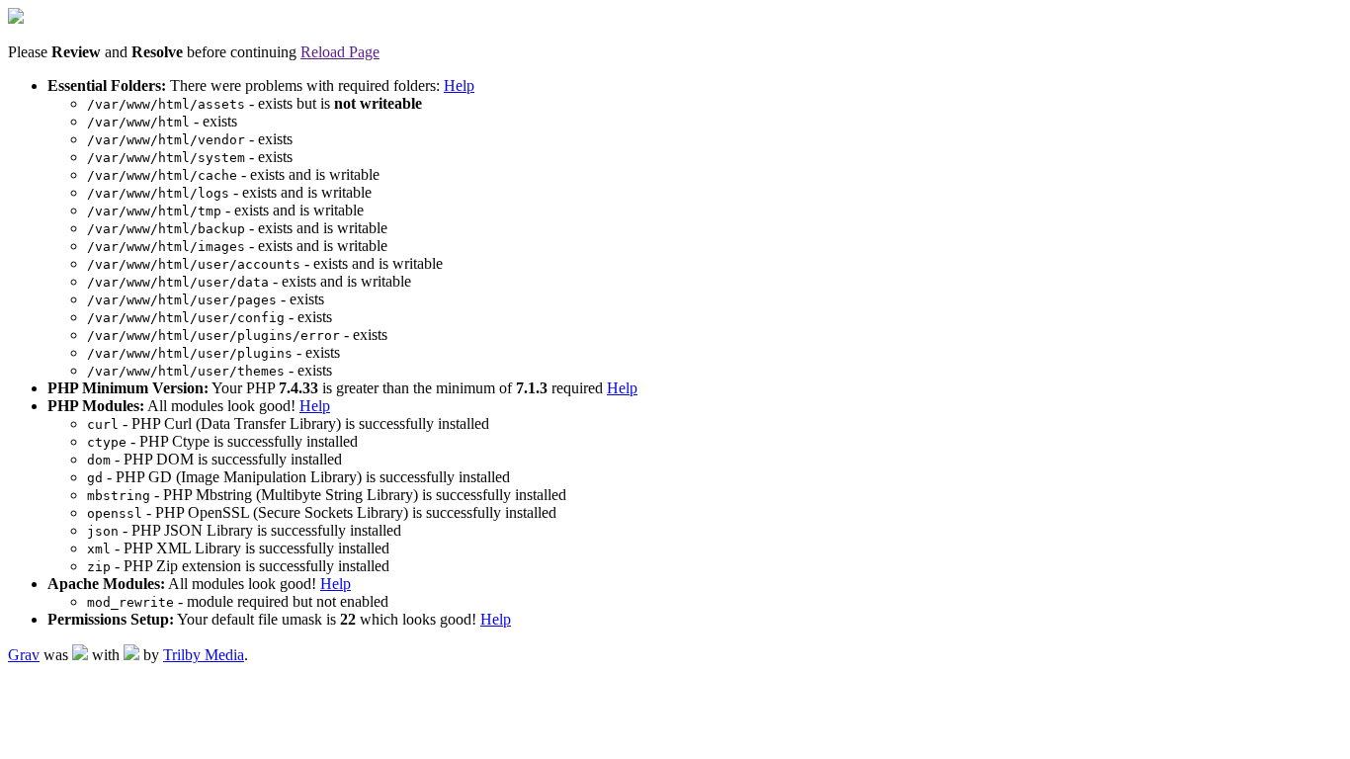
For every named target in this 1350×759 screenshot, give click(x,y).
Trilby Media (203, 654)
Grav (24, 654)
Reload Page (340, 51)
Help (459, 85)
